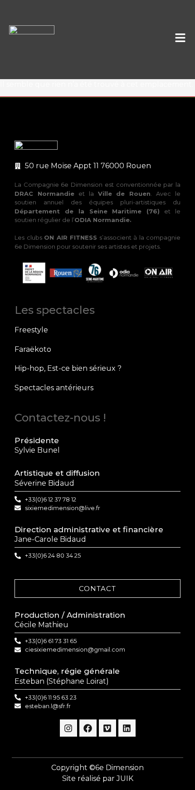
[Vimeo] (107, 728)
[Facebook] (88, 728)
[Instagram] (68, 728)
